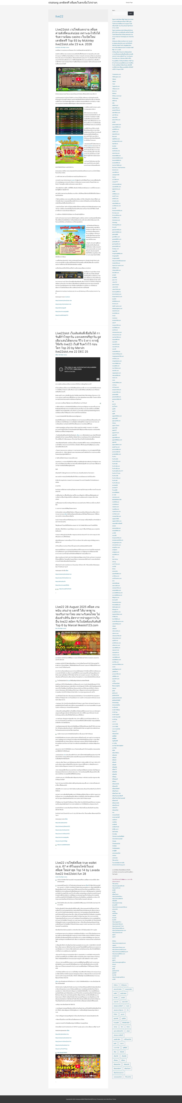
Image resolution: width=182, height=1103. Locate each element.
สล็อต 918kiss (115, 752)
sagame (114, 945)
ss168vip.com (115, 576)
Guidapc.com (115, 248)
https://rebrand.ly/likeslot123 (62, 826)
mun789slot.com (116, 368)
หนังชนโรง (114, 807)
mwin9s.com (115, 370)
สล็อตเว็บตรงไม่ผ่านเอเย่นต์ (118, 798)
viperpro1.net (115, 650)
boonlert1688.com (116, 165)
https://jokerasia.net (117, 932)
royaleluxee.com (116, 511)
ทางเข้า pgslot (115, 714)
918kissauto (115, 98)
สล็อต (56, 354)
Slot (56, 628)
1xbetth (114, 915)
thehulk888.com (116, 604)
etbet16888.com (116, 203)
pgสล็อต (124, 1018)
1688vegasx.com (116, 76)
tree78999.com (116, 619)
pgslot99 (114, 435)
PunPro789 (115, 475)
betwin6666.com (116, 155)
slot (56, 657)
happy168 (114, 251)
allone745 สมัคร (118, 989)
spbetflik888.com (116, 573)
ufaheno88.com (116, 631)
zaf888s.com (115, 676)
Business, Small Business (118, 167)
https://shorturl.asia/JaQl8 (61, 311)
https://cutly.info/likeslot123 (62, 830)
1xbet (113, 84)
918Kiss (114, 93)
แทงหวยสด (115, 858)
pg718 (113, 411)
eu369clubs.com (116, 205)
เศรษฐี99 (114, 850)
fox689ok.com (115, 217)
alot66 (113, 122)
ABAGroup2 (115, 105)
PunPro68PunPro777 (117, 471)
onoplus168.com (116, 392)
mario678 (114, 342)
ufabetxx (114, 628)
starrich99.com (116, 585)
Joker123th (115, 287)
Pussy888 (114, 490)
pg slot (114, 404)
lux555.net (115, 330)
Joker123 (114, 282)
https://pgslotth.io (116, 922)
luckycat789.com (116, 325)
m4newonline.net (116, 334)
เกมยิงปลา (114, 819)
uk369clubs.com (116, 643)
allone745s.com (116, 119)
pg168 (113, 408)
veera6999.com (116, 647)
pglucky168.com (116, 420)
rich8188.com (115, 502)
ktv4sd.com (115, 303)
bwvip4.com (115, 170)
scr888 (114, 533)
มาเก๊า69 (114, 748)
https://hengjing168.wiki (118, 885)
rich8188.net (115, 504)
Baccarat (114, 136)
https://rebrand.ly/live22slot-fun (63, 1038)
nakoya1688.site (116, 375)
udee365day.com (116, 623)
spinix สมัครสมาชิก (118, 1031)
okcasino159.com (116, 389)
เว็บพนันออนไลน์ (116, 843)
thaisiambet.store (116, 602)
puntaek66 (115, 485)
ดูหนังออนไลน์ (115, 695)
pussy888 (114, 905)
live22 (73, 180)
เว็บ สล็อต (114, 834)
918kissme (124, 985)
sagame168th (115, 518)
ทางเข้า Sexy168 (116, 717)
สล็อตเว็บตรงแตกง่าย (118, 1072)
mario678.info (115, 346)
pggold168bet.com (117, 416)
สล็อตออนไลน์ (115, 784)
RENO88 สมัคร (125, 1022)
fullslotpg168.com (116, 224)
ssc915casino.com (116, 578)
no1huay (114, 385)
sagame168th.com (116, 521)
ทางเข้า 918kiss (116, 709)
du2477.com (115, 196)
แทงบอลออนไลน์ (116, 853)
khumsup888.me (116, 291)
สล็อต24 (114, 757)
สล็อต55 (114, 762)
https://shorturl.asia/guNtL (62, 837)
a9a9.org (114, 100)
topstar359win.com (117, 614)
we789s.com (115, 662)
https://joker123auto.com (118, 947)
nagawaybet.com (116, 373)
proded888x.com (116, 454)
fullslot (114, 964)
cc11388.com (115, 179)
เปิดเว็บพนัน (115, 831)
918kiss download (116, 96)
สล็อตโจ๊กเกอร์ (115, 805)
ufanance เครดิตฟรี (118, 1035)
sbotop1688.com (116, 528)
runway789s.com (116, 516)
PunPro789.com (116, 478)
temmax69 (115, 600)
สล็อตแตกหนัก (115, 803)
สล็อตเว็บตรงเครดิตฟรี (117, 795)
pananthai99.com (116, 396)
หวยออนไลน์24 (116, 815)
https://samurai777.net (118, 926)
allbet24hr (115, 117)
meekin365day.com (117, 354)
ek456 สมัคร (123, 993)
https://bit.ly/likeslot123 (61, 822)
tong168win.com (116, 612)
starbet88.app (115, 583)
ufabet (128, 1031)
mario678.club (116, 344)
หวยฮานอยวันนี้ (115, 817)
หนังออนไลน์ (115, 810)
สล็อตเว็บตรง (115, 791)
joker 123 (114, 279)
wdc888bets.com (116, 659)
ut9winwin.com (116, 645)
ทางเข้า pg (114, 712)
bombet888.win (116, 162)
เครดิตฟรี (114, 824)
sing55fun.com (116, 547)
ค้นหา (113, 10)
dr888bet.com (115, 193)
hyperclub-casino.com (118, 265)
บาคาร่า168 (115, 724)
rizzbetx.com (115, 506)
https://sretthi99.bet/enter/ (119, 260)
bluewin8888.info (116, 160)
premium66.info (116, 451)
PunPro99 (114, 480)
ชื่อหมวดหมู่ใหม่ (116, 686)
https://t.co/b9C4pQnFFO (61, 315)
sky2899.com (115, 554)
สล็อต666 (114, 767)
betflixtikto (115, 148)
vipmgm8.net (115, 652)
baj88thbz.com (116, 139)
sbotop (115, 1026)
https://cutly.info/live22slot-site (63, 304)
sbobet (114, 526)
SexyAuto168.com (116, 537)
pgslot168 (114, 428)
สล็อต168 (114, 755)
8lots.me (114, 91)
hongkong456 (115, 258)
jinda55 (114, 275)
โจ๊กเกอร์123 (115, 860)
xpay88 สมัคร (117, 1039)
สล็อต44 (114, 760)
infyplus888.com (116, 270)
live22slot (57, 47)
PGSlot (114, 423)
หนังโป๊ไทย (114, 913)
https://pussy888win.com (118, 953)
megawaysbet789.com (118, 356)
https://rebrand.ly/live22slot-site (63, 300)
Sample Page (129, 2)
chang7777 (115, 182)
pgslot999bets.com (117, 440)
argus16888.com (116, 127)
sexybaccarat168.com (117, 540)
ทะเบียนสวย (115, 707)
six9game (114, 549)
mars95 (114, 349)
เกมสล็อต (114, 822)
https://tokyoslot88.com (118, 928)
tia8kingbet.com (116, 607)
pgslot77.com (115, 432)
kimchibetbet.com (116, 294)
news (113, 380)
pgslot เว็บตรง (115, 425)
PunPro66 (114, 463)
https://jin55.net (116, 888)
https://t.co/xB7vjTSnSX (65, 589)
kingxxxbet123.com (117, 296)
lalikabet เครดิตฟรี (118, 1006)
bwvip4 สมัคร (128, 989)
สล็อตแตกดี (115, 800)
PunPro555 (115, 459)
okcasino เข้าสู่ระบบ (118, 1010)
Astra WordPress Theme (110, 1099)
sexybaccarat (115, 956)
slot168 (114, 566)
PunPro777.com (116, 473)
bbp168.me (115, 143)
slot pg (114, 561)
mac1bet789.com (116, 337)
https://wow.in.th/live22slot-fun (63, 1041)
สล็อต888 (114, 772)
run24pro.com (116, 514)
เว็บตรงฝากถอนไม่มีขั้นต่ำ (118, 836)
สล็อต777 (114, 769)
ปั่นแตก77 (114, 731)
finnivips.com (115, 213)
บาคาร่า (114, 721)
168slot (114, 79)
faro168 (114, 208)
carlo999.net (115, 172)
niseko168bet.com (116, 382)
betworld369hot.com (117, 158)
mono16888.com (116, 363)
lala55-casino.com (116, 306)
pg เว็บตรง (114, 406)
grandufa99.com (116, 246)
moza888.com (115, 365)
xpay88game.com (116, 669)
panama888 (115, 394)
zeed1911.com (115, 678)
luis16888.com (116, 327)
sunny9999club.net (117, 595)
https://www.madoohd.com (119, 943)
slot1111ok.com (116, 564)
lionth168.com (115, 313)
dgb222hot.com (116, 189)
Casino (114, 177)
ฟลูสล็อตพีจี (115, 740)
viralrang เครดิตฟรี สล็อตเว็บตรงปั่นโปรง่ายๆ (72, 2)
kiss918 (114, 299)
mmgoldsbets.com (117, 361)
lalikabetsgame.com (117, 308)
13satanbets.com (116, 74)
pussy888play (115, 492)
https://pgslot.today (117, 902)
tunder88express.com (117, 621)
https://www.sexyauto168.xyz (119, 907)
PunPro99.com (116, 482)
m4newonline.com (117, 332)
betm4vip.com (116, 153)
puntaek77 (115, 487)
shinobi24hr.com (116, 545)
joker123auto (115, 284)
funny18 (114, 227)
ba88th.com (115, 131)
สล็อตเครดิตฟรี (115, 788)
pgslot (113, 934)
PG (113, 401)
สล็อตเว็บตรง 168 (116, 793)
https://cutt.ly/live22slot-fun (62, 1045)
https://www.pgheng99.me (119, 962)
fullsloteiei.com (116, 220)
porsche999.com (116, 449)
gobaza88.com (116, 241)
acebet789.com (116, 110)
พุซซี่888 (114, 738)
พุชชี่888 (114, 736)
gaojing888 (115, 234)
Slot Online (115, 559)
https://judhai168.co (117, 896)
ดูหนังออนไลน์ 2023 (117, 698)
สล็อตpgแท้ (115, 779)
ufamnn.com (115, 633)
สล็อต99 (122, 1052)
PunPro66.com (116, 466)
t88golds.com (115, 597)
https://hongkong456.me (118, 977)
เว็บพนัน (114, 841)
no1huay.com (115, 387)
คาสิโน (114, 681)
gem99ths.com (116, 236)
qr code (114, 494)
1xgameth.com (116, 86)
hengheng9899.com (117, 253)
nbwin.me (114, 377)
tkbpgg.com (115, 609)
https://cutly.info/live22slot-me (63, 578)
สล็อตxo (114, 781)
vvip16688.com (116, 657)
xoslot (113, 666)
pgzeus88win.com (116, 444)
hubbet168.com (116, 263)
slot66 (113, 892)
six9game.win (115, 552)
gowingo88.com (116, 244)
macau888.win (116, 339)
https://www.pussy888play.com (120, 951)
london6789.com (116, 320)
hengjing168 (115, 256)
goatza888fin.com (116, 239)
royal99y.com (115, 509)
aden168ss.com (116, 112)
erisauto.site (115, 201)
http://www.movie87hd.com (119, 949)
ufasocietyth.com (116, 638)
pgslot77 (114, 430)
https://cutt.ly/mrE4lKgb (61, 841)
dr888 (113, 191)
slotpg (113, 911)
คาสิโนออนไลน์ (115, 683)
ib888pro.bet (115, 268)
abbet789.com (116, 108)
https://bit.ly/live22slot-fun (62, 1034)
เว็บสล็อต (114, 846)
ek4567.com (115, 198)
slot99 (113, 890)
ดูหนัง (113, 690)
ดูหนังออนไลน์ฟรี (116, 700)
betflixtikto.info (116, 150)
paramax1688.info (116, 399)
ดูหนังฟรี (114, 973)
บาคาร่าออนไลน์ (116, 729)
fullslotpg (114, 222)
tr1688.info (115, 616)
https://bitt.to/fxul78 (60, 581)
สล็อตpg (114, 776)
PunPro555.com (116, 461)
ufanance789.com (116, 635)
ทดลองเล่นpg (115, 702)
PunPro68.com (116, 468)
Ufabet (114, 626)
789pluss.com (115, 88)
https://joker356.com (117, 924)
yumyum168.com (116, 674)
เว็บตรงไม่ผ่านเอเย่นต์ (117, 838)
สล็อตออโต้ (115, 786)
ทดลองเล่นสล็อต (116, 705)
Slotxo (114, 568)
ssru (113, 580)
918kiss (114, 941)
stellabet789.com (116, 588)
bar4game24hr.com (117, 141)
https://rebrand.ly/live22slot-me (63, 574)
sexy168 (114, 535)
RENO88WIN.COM (116, 499)
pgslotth (114, 442)
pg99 (113, 413)
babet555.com (116, 134)
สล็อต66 (114, 764)
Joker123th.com (116, 289)
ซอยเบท (114, 688)
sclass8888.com (116, 530)
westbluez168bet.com (117, 664)
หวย (113, 812)
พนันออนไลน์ (115, 733)
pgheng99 (114, 418)
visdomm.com (115, 654)
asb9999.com (115, 129)
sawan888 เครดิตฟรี (117, 523)
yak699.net (115, 671)
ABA (113, 103)
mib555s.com (115, 358)
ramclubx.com (115, 497)
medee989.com (116, 351)
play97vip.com (116, 447)
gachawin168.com (116, 229)
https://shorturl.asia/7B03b (62, 585)
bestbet (114, 146)
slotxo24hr (115, 571)
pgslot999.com (116, 437)
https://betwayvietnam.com (119, 930)
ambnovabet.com (116, 124)
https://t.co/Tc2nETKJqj (61, 1048)
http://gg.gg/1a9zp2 (62, 1052)
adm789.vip (115, 115)
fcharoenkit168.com (117, 210)
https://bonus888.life (117, 898)
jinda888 (114, 277)
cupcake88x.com (116, 186)
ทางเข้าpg (114, 719)
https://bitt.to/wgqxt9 (60, 308)
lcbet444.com (115, 310)
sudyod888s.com (116, 590)
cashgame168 (115, 174)
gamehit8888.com (116, 232)
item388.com (115, 272)
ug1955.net (115, 640)
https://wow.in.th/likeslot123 (62, 833)
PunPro (114, 456)
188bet (114, 81)
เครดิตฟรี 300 (115, 826)
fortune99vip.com (116, 215)
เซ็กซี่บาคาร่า (115, 829)
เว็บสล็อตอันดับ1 (116, 848)
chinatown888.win (116, 184)
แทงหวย (114, 855)
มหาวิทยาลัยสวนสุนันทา (117, 745)
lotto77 (114, 322)
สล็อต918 (114, 774)
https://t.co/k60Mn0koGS (63, 844)
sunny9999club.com (117, 592)
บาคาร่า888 (115, 726)
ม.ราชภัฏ (114, 743)
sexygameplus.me (116, 542)
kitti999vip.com (116, 301)
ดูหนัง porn (115, 693)
